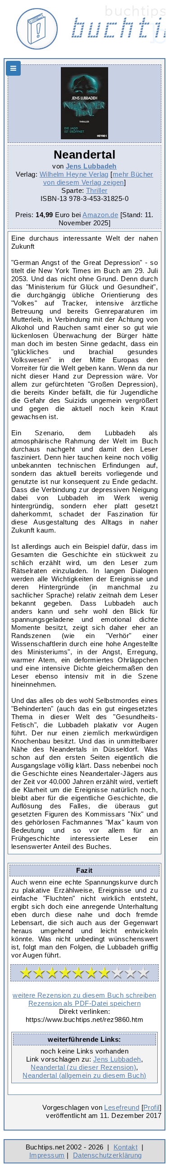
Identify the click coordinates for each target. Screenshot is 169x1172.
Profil (151, 1107)
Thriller (97, 190)
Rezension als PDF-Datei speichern (84, 1003)
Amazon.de (100, 215)
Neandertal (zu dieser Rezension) (83, 1067)
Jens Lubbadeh (91, 166)
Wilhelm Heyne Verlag (74, 174)
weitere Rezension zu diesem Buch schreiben (84, 995)
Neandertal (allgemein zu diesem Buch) (84, 1075)
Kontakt (125, 1147)
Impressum (47, 1155)
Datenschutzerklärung (107, 1155)
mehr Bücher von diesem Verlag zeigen (98, 178)
